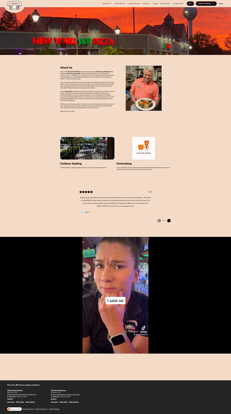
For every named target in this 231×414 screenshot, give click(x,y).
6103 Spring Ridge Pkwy (58, 390)
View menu (10, 402)
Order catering (30, 402)
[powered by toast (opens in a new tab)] (14, 409)
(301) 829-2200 (12, 392)
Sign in (221, 4)
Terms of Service (28, 409)
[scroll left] (159, 220)
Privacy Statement (41, 409)
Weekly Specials (120, 3)
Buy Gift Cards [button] (165, 3)
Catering (155, 3)
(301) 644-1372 (56, 392)
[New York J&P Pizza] (15, 7)
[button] (107, 3)
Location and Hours (134, 3)
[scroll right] (169, 220)
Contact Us (146, 3)
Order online (20, 402)
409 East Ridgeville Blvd (15, 390)
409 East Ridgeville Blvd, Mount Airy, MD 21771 (22, 394)
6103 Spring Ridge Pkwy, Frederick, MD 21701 (65, 394)
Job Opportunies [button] (178, 3)
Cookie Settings (54, 409)
